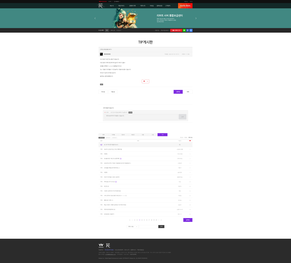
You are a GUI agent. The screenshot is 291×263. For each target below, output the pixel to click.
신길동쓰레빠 (180, 149)
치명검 (179, 195)
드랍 (143, 134)
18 (151, 220)
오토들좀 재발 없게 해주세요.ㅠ (112, 168)
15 (144, 220)
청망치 (179, 186)
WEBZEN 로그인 (176, 30)
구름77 (179, 167)
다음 (196, 18)
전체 (103, 134)
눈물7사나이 (180, 209)
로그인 (191, 1)
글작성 (178, 91)
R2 (101, 5)
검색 (161, 226)
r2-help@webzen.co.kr (110, 254)
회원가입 (186, 1)
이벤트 (105, 154)
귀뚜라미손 (179, 158)
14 (142, 220)
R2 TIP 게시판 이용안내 (111, 144)
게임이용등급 (140, 250)
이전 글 (103, 91)
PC (110, 1)
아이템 (113, 134)
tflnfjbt (179, 200)
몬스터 (123, 134)
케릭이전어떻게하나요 (109, 209)
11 (134, 220)
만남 (180, 181)
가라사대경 (179, 154)
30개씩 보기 (108, 137)
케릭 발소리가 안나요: (109, 181)
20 (156, 220)
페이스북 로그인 (187, 30)
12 (137, 220)
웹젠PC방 (133, 250)
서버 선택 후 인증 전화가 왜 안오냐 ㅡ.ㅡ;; (115, 195)
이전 (95, 18)
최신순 (181, 137)
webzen (102, 1)
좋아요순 (190, 137)
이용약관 (101, 250)
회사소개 (127, 250)
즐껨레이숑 (179, 177)
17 (149, 220)
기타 (162, 134)
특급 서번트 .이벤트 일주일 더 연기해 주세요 (115, 205)
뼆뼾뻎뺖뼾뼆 (107, 54)
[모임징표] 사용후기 (109, 214)
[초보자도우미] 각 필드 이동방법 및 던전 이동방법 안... (117, 163)
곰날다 (179, 204)
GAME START (185, 5)
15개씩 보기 (101, 137)
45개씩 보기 (114, 137)
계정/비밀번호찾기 (165, 30)
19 (154, 220)
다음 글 (113, 91)
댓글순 (185, 137)
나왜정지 (180, 163)
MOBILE (117, 1)
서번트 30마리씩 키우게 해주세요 (112, 191)
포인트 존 (106, 186)
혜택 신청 (113, 30)
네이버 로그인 (184, 30)
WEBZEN (101, 245)
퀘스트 (133, 134)
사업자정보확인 (133, 254)
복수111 (180, 214)
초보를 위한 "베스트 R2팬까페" (112, 158)
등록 (182, 117)
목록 (188, 91)
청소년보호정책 (119, 250)
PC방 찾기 (119, 30)
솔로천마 (180, 172)
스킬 (153, 134)
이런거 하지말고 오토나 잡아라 (111, 177)
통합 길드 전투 (108, 200)
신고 (101, 84)
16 (146, 220)
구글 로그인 (190, 30)
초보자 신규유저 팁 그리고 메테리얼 (113, 149)
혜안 (180, 191)
